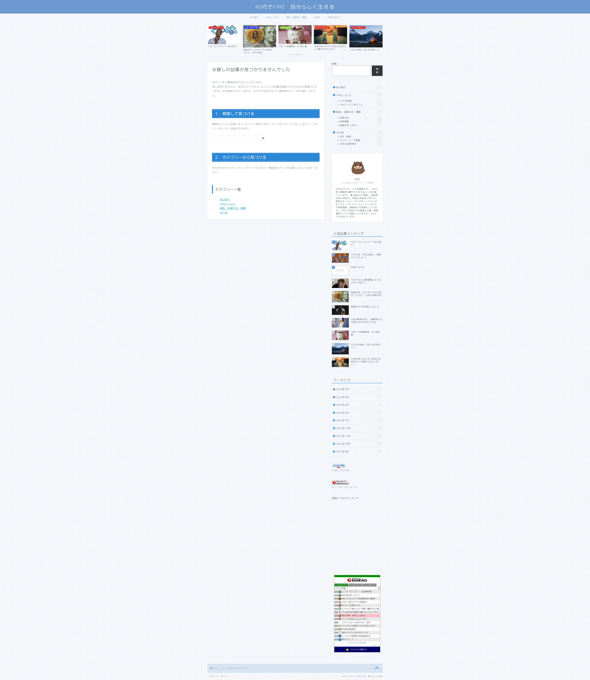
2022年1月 (358, 420)
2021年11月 (358, 436)
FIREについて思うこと (360, 104)
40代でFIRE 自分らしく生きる (295, 7)
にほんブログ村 (340, 470)
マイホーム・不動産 (360, 140)
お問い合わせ (334, 17)
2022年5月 (358, 397)
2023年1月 (358, 389)
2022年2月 (358, 412)
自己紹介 (254, 17)
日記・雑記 (360, 136)
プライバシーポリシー (219, 676)
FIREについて (272, 17)
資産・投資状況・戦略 (296, 17)
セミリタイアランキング (344, 487)
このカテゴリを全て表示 (357, 643)
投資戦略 (360, 121)
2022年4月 (358, 404)
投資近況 (360, 117)
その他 (317, 17)
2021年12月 (358, 428)
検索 (334, 63)
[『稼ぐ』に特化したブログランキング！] (345, 498)
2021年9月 (358, 451)
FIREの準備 (360, 100)
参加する (376, 645)
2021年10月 (358, 443)
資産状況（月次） (360, 125)
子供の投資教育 (360, 143)
